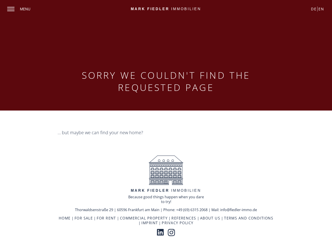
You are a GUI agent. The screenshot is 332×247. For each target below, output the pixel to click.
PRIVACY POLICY (177, 222)
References (183, 218)
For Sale (84, 218)
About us (210, 218)
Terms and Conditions (248, 218)
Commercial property (144, 218)
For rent (106, 218)
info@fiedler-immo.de (238, 209)
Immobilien (166, 9)
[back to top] (166, 171)
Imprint (149, 222)
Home (65, 218)
